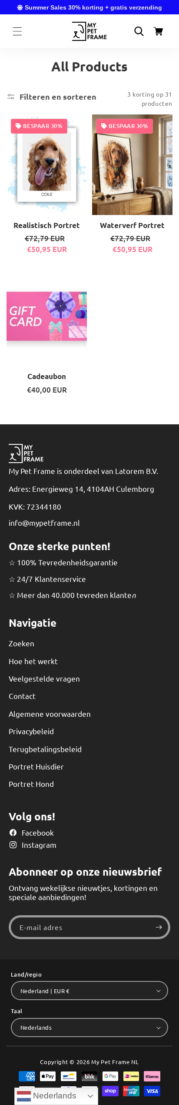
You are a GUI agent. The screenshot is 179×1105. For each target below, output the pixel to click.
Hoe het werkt (33, 660)
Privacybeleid (31, 731)
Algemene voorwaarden (50, 713)
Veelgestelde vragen (44, 678)
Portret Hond (31, 783)
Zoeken (21, 643)
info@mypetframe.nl (44, 522)
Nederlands (53, 1095)
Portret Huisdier (36, 766)
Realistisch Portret (46, 225)
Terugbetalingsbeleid (45, 748)
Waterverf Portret (132, 225)
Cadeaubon (46, 376)
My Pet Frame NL (115, 1061)
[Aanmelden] (158, 927)
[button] (17, 31)
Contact (22, 695)
